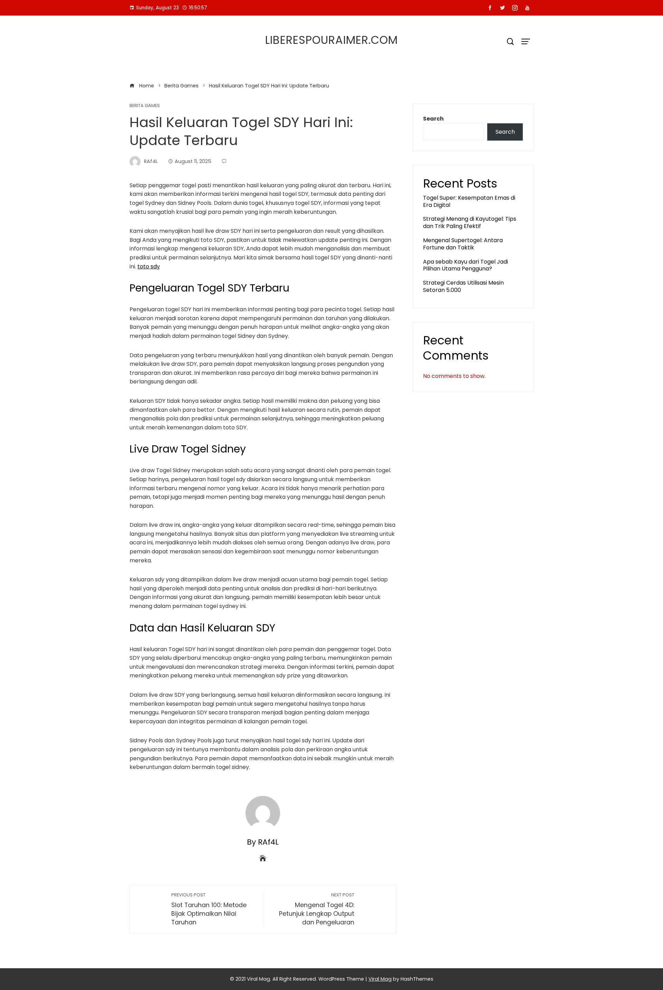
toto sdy (148, 266)
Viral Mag (380, 978)
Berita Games (144, 106)
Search (433, 119)
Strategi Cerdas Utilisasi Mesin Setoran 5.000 (463, 286)
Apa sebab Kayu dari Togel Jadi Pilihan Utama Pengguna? (465, 265)
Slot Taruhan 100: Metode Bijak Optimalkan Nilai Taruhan (209, 909)
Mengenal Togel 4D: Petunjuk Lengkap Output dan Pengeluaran (316, 909)
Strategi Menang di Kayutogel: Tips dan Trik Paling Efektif (469, 222)
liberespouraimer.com (331, 40)
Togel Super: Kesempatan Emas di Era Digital (469, 201)
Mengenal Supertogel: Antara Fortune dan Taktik (463, 243)
